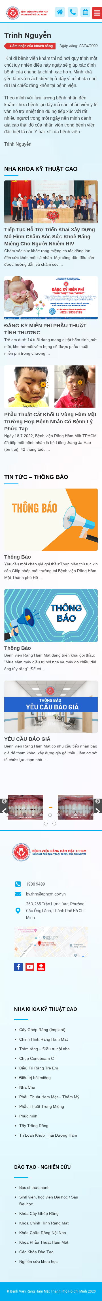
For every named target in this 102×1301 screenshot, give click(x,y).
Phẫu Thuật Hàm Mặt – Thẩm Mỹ (49, 1097)
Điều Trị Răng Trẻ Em (38, 1068)
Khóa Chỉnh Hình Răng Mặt (44, 1223)
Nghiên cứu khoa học (38, 1261)
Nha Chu (27, 1087)
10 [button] (84, 815)
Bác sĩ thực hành (34, 1187)
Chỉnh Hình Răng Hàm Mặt (43, 1039)
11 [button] (92, 815)
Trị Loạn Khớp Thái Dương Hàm (48, 1135)
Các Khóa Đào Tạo (36, 1252)
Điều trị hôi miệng (35, 1077)
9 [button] (75, 815)
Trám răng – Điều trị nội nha (44, 1049)
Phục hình (28, 1116)
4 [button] (33, 815)
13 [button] (54, 823)
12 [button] (46, 823)
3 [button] (24, 815)
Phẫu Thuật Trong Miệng (41, 1106)
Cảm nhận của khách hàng (31, 46)
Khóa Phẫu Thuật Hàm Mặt (43, 1242)
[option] (51, 807)
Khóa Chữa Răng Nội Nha (42, 1232)
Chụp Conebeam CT (37, 1058)
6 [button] (50, 815)
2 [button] (16, 815)
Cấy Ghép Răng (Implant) (42, 1029)
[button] (4, 806)
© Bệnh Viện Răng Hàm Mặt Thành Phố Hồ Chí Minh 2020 (51, 1291)
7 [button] (58, 815)
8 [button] (67, 815)
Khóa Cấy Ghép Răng (39, 1213)
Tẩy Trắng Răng (33, 1125)
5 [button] (41, 815)
